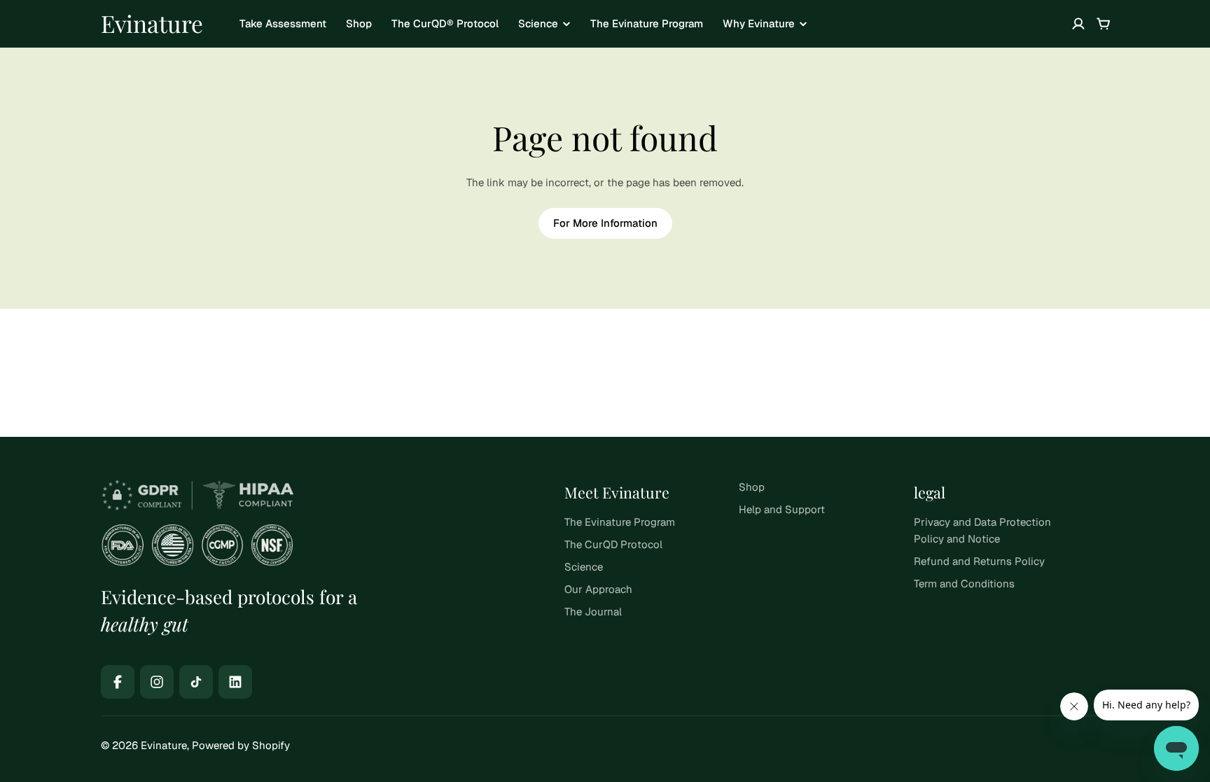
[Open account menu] (1078, 23)
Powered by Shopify (241, 745)
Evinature (152, 23)
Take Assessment (282, 23)
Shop (359, 23)
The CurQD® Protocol (445, 23)
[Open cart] (1103, 23)
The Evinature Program (646, 23)
